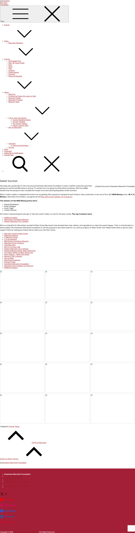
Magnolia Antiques (11, 235)
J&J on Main (9, 258)
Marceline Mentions (15, 43)
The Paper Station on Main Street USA (18, 252)
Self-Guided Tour (14, 61)
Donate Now (9, 155)
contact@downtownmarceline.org (16, 482)
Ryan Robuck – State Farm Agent (16, 254)
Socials (11, 147)
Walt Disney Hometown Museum (16, 219)
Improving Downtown (20, 145)
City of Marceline (10, 487)
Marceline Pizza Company (14, 243)
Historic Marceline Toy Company (16, 221)
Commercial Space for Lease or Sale (22, 96)
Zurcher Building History (22, 120)
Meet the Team (13, 102)
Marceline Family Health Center (16, 234)
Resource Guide (14, 98)
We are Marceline (15, 127)
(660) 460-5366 (10, 480)
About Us (11, 94)
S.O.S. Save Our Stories (17, 118)
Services (11, 74)
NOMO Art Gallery (11, 218)
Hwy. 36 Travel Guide (16, 63)
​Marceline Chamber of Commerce (16, 485)
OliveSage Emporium (12, 260)
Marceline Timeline (15, 100)
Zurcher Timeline (19, 122)
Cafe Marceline (10, 245)
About (6, 92)
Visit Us (7, 59)
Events (6, 25)
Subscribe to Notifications (13, 153)
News (6, 41)
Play (10, 69)
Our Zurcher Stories (20, 124)
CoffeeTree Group (11, 237)
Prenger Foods (9, 262)
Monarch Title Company (13, 256)
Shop (10, 67)
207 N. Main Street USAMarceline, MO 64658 (13, 477)
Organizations (13, 72)
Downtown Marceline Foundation (16, 264)
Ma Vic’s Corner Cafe (12, 247)
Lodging (11, 70)
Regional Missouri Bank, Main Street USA (20, 251)
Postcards (8, 151)
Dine (10, 65)
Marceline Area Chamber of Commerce (56, 197)
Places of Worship (15, 76)
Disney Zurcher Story (20, 125)
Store (6, 149)
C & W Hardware (10, 239)
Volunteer (12, 144)
